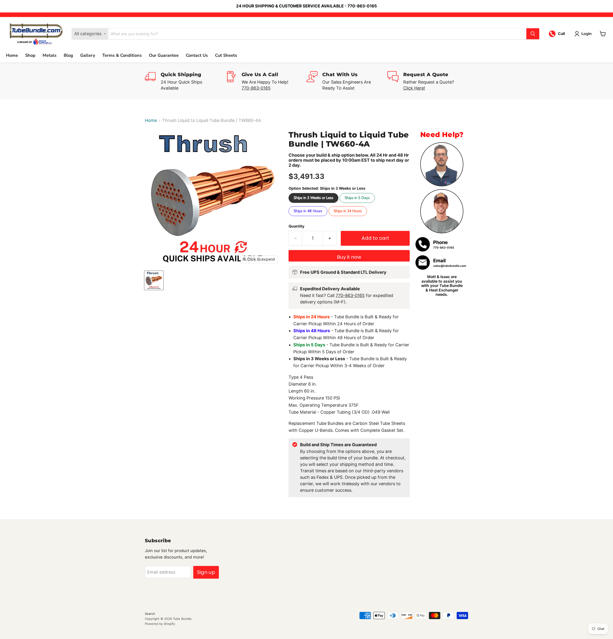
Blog (68, 55)
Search (150, 614)
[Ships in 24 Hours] (348, 216)
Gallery (87, 55)
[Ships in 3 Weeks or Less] (314, 203)
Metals (50, 55)
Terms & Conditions (122, 55)
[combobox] (317, 33)
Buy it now (349, 257)
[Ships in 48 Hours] (309, 216)
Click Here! (414, 88)
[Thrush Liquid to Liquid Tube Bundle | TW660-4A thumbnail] (153, 280)
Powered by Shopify (160, 624)
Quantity (296, 226)
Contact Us (197, 55)
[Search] (532, 33)
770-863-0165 (256, 88)
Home (12, 55)
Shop (30, 55)
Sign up (206, 572)
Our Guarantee (164, 55)
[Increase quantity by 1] (329, 238)
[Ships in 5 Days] (358, 203)
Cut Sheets (226, 55)
